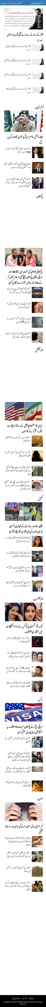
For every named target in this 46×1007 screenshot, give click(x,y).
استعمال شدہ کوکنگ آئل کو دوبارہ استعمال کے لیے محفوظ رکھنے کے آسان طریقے (18, 854)
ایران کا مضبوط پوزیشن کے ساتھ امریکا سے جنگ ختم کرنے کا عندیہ (24, 428)
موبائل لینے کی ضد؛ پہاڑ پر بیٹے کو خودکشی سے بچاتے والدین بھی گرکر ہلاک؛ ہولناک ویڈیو (18, 470)
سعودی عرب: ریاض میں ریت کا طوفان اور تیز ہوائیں (18, 439)
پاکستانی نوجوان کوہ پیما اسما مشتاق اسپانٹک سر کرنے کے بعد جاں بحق (18, 539)
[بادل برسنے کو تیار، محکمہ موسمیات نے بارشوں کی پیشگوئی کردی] (37, 323)
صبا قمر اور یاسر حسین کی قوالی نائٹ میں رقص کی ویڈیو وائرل (19, 639)
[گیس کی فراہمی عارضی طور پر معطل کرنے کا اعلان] (37, 742)
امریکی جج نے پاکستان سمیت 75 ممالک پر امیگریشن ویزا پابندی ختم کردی (24, 729)
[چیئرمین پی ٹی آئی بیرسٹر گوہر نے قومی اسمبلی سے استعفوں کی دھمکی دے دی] (38, 168)
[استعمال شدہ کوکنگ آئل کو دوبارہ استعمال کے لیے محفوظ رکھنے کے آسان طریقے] (37, 857)
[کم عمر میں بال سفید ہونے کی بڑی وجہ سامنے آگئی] (23, 812)
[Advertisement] (23, 222)
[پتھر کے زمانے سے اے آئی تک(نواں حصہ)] (38, 48)
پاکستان (14, 3)
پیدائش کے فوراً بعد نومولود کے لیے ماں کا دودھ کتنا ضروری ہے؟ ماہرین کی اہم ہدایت (18, 841)
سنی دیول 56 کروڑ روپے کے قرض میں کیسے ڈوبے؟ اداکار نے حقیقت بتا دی (18, 669)
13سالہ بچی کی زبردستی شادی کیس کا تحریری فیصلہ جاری (19, 305)
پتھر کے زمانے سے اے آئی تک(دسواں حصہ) (25, 37)
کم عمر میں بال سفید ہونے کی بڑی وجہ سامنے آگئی (23, 828)
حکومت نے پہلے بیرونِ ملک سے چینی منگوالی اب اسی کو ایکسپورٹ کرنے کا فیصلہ (18, 769)
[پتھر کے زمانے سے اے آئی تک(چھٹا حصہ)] (38, 91)
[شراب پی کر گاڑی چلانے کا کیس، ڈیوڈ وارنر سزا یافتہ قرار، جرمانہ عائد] (37, 587)
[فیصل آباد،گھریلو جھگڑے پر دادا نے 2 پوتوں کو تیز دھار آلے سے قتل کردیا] (37, 293)
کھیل (9, 3)
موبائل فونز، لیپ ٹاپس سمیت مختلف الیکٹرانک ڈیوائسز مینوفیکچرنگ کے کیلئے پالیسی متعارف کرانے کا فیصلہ (19, 756)
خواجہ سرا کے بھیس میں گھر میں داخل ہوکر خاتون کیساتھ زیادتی (18, 454)
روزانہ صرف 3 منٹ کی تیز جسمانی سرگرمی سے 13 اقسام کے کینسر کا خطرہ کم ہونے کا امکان (18, 886)
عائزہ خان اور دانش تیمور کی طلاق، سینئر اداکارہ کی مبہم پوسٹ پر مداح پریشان (19, 654)
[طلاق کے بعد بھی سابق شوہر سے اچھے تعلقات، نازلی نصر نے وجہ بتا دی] (37, 687)
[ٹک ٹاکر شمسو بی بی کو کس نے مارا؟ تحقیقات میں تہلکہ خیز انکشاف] (23, 612)
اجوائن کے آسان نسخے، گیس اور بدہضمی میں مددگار (19, 869)
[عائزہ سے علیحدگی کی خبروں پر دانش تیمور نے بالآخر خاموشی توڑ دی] (37, 572)
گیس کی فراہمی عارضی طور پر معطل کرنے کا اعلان (18, 740)
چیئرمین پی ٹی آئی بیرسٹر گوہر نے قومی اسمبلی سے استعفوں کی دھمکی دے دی (17, 165)
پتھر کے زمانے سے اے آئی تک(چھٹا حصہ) (18, 90)
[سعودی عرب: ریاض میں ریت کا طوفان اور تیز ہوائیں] (37, 442)
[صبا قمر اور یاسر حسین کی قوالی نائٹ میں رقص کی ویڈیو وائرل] (37, 642)
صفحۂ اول (19, 3)
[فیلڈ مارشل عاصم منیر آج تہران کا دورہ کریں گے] (23, 122)
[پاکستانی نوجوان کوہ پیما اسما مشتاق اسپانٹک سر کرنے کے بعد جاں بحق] (37, 542)
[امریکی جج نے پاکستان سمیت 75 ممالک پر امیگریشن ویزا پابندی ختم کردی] (23, 713)
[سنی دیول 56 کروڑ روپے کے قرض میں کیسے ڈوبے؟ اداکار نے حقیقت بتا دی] (37, 672)
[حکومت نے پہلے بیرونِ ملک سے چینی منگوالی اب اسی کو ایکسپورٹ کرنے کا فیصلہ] (37, 770)
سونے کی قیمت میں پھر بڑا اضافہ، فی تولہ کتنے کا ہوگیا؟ (18, 784)
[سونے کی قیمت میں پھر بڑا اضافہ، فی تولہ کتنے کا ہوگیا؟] (37, 786)
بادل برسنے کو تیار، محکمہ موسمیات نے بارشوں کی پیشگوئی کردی (19, 320)
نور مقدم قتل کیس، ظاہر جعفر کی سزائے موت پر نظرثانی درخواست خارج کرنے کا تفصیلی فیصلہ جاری (18, 182)
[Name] (42, 2)
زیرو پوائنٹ (4, 3)
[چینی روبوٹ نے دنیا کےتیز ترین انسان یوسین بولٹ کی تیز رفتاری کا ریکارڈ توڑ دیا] (23, 512)
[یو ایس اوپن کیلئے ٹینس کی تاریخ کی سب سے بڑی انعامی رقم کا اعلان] (37, 557)
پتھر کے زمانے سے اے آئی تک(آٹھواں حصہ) (17, 62)
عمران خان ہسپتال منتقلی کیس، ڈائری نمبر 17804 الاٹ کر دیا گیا (18, 150)
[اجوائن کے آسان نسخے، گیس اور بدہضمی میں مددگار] (37, 872)
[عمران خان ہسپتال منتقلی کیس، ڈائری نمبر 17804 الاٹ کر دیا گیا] (38, 153)
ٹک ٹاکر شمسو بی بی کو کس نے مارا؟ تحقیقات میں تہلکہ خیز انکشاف (24, 628)
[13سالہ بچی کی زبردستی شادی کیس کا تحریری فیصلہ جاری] (37, 308)
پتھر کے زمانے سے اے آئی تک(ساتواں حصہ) (17, 76)
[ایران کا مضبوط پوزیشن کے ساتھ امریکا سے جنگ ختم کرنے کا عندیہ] (23, 412)
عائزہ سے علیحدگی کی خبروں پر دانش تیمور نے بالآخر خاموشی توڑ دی (18, 569)
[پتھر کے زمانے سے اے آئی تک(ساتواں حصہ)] (38, 76)
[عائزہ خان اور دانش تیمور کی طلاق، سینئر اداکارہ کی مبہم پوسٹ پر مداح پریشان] (37, 657)
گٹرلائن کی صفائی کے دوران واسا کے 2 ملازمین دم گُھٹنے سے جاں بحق (18, 335)
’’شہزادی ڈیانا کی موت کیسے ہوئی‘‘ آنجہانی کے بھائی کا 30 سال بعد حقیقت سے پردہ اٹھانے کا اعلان (17, 485)
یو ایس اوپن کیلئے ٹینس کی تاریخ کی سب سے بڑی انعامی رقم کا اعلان (18, 554)
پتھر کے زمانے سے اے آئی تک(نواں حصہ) (18, 48)
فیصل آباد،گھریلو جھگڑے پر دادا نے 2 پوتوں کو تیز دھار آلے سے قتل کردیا (19, 290)
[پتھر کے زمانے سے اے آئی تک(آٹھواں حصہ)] (38, 62)
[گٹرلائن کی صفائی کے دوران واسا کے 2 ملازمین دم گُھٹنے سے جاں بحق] (37, 338)
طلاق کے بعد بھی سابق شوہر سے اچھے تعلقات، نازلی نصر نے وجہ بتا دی (19, 684)
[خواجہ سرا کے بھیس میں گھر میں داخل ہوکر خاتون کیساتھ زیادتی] (37, 456)
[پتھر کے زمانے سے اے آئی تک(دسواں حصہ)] (23, 19)
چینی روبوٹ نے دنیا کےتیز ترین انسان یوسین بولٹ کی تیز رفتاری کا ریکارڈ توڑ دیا (25, 528)
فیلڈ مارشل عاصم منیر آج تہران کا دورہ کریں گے (25, 139)
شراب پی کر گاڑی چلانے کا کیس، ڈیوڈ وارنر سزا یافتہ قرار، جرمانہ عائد (18, 584)
